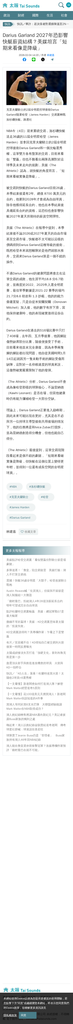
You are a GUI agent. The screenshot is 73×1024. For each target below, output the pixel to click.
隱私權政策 (10, 1015)
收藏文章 (30, 532)
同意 (23, 1015)
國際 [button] (35, 15)
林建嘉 (50, 55)
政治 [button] (7, 15)
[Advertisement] (36, 796)
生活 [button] (50, 15)
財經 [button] (21, 15)
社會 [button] (64, 15)
